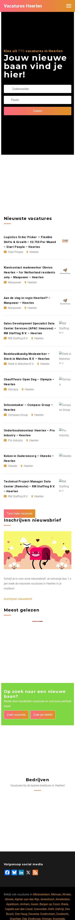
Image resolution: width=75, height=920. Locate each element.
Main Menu (68, 6)
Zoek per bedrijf (42, 714)
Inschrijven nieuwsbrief (18, 599)
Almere (9, 899)
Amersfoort (47, 899)
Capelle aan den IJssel (19, 909)
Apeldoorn (12, 904)
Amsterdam (62, 899)
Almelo (66, 894)
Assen (34, 904)
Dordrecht (62, 914)
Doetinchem (47, 914)
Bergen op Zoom (50, 904)
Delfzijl (59, 909)
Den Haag (21, 914)
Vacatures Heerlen (23, 5)
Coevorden (40, 909)
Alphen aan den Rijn (27, 899)
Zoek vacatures (16, 714)
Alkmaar (56, 894)
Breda (64, 904)
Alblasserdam (41, 894)
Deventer (33, 914)
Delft (51, 909)
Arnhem (25, 904)
